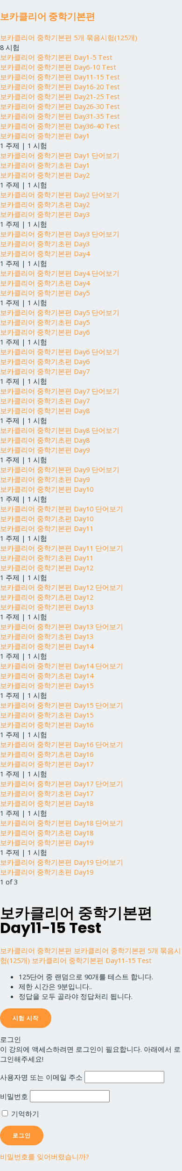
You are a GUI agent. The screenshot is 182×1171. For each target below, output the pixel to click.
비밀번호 (14, 1096)
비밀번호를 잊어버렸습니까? (44, 1156)
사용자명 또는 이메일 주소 (41, 1077)
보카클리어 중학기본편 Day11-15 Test (92, 960)
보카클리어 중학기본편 (47, 16)
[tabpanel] (91, 986)
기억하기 (24, 1113)
